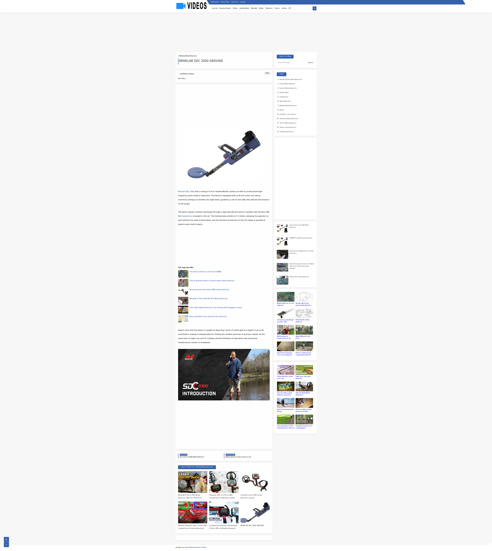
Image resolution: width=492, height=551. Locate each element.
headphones (187, 216)
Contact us (234, 2)
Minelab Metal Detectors (188, 56)
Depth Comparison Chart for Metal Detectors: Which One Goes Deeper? (302, 266)
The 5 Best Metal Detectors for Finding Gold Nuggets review (216, 308)
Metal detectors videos (198, 547)
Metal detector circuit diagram (285, 304)
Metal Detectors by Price (303, 337)
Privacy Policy (225, 2)
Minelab (254, 8)
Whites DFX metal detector (299, 277)
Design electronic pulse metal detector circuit (303, 305)
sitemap (242, 2)
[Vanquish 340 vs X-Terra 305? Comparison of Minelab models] (223, 482)
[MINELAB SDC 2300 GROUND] (255, 512)
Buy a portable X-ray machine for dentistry (208, 317)
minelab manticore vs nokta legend (304, 427)
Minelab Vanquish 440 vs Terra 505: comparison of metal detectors (192, 527)
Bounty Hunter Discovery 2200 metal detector (209, 290)
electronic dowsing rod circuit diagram (284, 354)
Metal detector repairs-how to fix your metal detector (285, 338)
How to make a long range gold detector (303, 354)
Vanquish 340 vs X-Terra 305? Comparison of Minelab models (222, 496)
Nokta (261, 8)
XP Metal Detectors (286, 132)
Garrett (215, 8)
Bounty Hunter (225, 8)
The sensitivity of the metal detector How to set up (285, 427)
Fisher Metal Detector (287, 84)
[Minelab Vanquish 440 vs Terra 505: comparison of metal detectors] (192, 512)
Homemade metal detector (302, 321)
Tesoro (277, 8)
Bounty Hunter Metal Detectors (291, 80)
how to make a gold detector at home (284, 394)
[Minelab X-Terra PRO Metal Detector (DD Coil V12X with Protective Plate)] (192, 482)
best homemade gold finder (285, 411)
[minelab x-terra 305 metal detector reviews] (255, 482)
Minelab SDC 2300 (186, 192)
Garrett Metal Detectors (288, 88)
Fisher (235, 8)
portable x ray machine (288, 114)
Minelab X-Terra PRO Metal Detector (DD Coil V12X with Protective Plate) (189, 496)
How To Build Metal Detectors (303, 394)
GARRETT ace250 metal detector (301, 238)
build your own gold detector (303, 378)
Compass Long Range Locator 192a (285, 321)
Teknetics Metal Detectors (289, 119)
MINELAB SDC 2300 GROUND (252, 526)
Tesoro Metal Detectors (288, 123)
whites (284, 8)
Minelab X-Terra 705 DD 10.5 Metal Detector (209, 299)
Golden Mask (244, 8)
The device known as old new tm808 (205, 272)
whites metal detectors (288, 127)
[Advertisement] (246, 32)
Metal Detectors (285, 101)
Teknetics (269, 8)
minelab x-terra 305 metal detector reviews (251, 496)
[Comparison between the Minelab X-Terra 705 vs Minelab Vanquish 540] (223, 512)
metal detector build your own (285, 378)
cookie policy (215, 2)
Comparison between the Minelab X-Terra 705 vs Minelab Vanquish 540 (223, 527)
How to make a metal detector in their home (304, 411)
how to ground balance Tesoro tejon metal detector (212, 281)
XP (290, 8)
